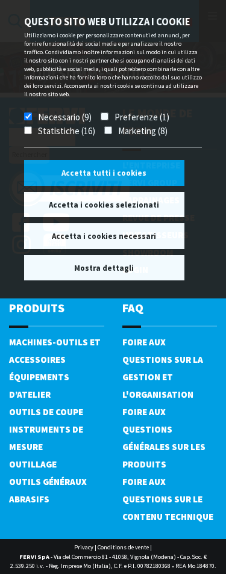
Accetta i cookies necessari (104, 236)
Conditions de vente (123, 547)
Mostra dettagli (104, 268)
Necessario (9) (65, 117)
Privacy (83, 547)
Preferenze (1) (142, 117)
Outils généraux (48, 481)
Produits (36, 307)
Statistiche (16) (66, 131)
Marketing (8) (143, 131)
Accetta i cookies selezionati (104, 205)
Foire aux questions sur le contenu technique (167, 499)
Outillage (33, 464)
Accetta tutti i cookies (103, 173)
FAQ (132, 307)
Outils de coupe (46, 412)
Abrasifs (29, 499)
